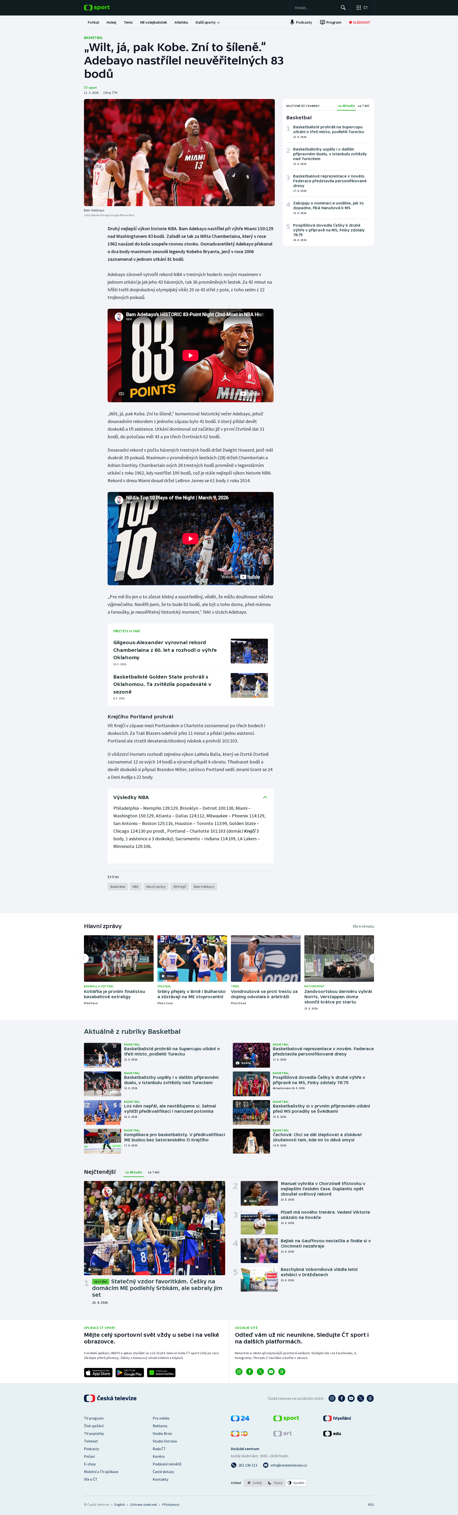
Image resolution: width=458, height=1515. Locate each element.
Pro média (161, 1418)
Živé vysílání (94, 1425)
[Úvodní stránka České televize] (110, 1398)
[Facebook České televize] (341, 1398)
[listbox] (275, 1483)
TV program (94, 1418)
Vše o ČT (91, 1479)
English (119, 1504)
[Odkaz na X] (260, 1371)
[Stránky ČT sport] (286, 1419)
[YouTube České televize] (351, 1398)
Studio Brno (162, 1433)
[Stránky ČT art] (282, 1435)
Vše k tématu (363, 926)
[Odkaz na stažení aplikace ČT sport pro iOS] (98, 1372)
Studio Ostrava (165, 1441)
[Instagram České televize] (332, 1398)
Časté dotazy (163, 1471)
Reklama (160, 1425)
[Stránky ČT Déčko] (239, 1435)
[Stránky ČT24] (240, 1419)
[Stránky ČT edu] (332, 1435)
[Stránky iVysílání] (337, 1419)
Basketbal (93, 37)
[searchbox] (315, 7)
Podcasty (91, 1448)
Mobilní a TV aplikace (101, 1471)
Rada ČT (159, 1448)
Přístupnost (170, 1504)
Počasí (89, 1456)
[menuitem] (93, 22)
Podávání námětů (167, 1464)
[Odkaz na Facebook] (250, 1371)
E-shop (90, 1464)
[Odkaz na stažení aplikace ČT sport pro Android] (129, 1372)
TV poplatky (94, 1433)
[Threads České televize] (370, 1398)
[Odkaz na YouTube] (271, 1371)
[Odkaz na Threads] (282, 1371)
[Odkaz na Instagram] (239, 1371)
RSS (371, 1504)
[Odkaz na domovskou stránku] (104, 7)
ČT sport (90, 87)
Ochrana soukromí (143, 1504)
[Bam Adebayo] (179, 152)
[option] (255, 1482)
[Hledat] (343, 7)
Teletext (91, 1441)
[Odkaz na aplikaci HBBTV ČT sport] (161, 1372)
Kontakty (160, 1479)
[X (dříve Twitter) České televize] (360, 1398)
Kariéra (159, 1456)
